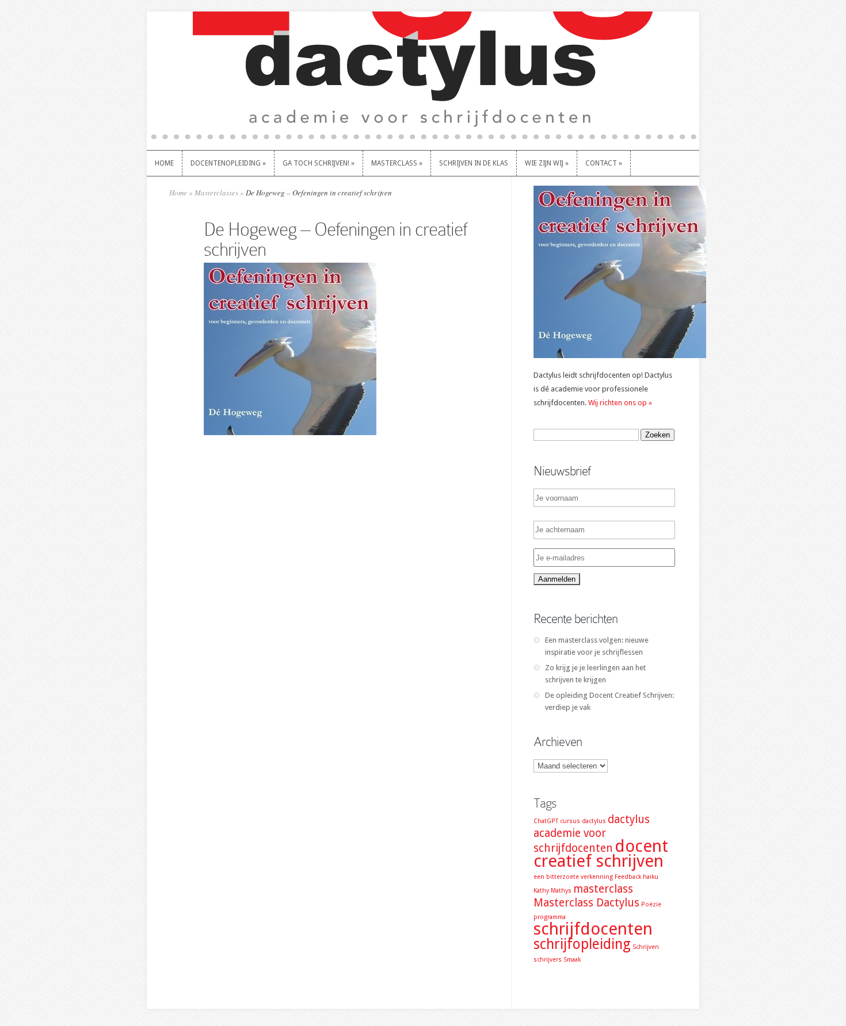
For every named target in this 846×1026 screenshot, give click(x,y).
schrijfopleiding (582, 944)
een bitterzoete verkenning (573, 877)
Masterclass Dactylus (586, 902)
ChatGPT (545, 821)
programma (549, 917)
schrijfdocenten (593, 929)
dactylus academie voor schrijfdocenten (591, 834)
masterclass (603, 889)
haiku (650, 877)
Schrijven (645, 947)
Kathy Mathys (552, 890)
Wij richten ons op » (620, 402)
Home (178, 192)
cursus (570, 821)
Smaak (572, 959)
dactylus (594, 821)
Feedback (628, 877)
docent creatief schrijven (600, 853)
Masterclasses (216, 192)
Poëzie (651, 904)
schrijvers (547, 959)
